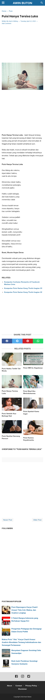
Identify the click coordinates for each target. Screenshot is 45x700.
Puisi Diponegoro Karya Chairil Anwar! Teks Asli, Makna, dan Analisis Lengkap (24, 610)
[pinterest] (28, 341)
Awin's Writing (13, 21)
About (9, 686)
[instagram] (22, 677)
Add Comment (6, 23)
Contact (18, 686)
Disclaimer (22, 689)
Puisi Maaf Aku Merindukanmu (29, 392)
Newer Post (7, 520)
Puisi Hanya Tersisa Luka (10, 392)
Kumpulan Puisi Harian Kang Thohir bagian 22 (23, 292)
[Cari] (41, 3)
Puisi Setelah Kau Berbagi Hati (9, 415)
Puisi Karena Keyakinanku (28, 439)
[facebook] (7, 341)
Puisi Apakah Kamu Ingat (31, 412)
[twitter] (17, 341)
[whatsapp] (38, 341)
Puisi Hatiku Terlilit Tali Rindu (11, 370)
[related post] (12, 359)
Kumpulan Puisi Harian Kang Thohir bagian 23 (23, 288)
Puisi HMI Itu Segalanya (33, 368)
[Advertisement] (22, 43)
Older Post (37, 520)
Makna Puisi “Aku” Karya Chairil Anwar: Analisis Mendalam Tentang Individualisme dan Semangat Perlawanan (21, 642)
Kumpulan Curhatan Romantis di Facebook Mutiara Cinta (22, 283)
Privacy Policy (31, 686)
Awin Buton (22, 3)
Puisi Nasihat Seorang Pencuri (11, 437)
